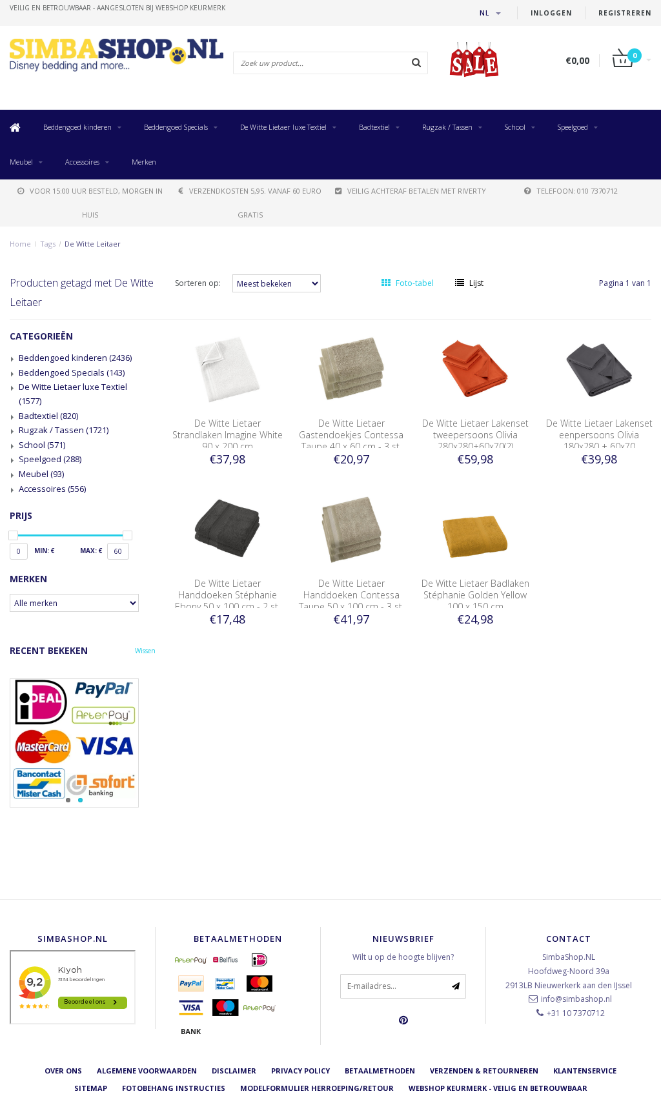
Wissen (145, 650)
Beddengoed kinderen (77, 127)
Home (20, 244)
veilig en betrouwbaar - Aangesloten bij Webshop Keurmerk (117, 7)
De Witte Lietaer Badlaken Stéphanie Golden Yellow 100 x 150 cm (475, 595)
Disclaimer (234, 1070)
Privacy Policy (300, 1070)
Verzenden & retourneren (484, 1070)
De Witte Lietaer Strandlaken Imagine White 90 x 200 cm (227, 434)
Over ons (63, 1070)
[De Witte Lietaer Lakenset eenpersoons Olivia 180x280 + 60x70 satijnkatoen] (599, 368)
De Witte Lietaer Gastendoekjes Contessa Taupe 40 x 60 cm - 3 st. (351, 434)
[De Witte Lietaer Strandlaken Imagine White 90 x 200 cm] (227, 368)
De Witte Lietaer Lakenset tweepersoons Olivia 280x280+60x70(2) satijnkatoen (475, 440)
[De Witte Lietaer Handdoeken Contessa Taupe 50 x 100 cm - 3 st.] (351, 528)
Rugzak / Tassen (447, 127)
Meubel (21, 162)
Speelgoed (573, 127)
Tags (48, 244)
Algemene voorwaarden (147, 1070)
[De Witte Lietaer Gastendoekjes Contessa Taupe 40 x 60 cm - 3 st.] (351, 368)
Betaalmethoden (380, 1070)
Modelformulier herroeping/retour (317, 1088)
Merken (144, 162)
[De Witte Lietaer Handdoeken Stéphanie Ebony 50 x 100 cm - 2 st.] (227, 528)
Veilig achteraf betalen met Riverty (416, 191)
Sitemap (90, 1088)
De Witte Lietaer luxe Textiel (283, 127)
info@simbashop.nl (576, 998)
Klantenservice (584, 1070)
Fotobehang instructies (173, 1088)
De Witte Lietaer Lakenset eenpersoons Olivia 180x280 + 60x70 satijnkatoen (599, 440)
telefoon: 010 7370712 (577, 191)
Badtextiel (374, 127)
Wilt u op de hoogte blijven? (403, 956)
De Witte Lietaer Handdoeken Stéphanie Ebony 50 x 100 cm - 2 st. (227, 595)
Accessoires (82, 162)
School (515, 127)
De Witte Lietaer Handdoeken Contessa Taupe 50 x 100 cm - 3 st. (351, 595)
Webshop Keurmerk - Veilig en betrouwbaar (498, 1088)
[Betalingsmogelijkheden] (83, 743)
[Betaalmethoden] (191, 960)
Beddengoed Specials (176, 127)
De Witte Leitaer (93, 244)
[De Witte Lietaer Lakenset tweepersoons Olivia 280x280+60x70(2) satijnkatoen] (475, 368)
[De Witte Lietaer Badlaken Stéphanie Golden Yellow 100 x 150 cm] (475, 528)
